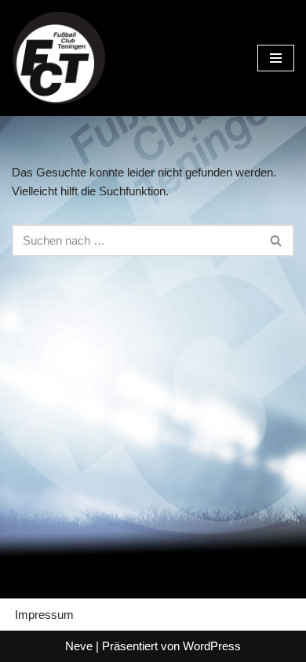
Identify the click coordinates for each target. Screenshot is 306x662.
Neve (79, 646)
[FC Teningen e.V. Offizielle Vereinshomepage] (59, 58)
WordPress (212, 646)
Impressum (44, 614)
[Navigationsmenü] (275, 58)
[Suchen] (276, 240)
